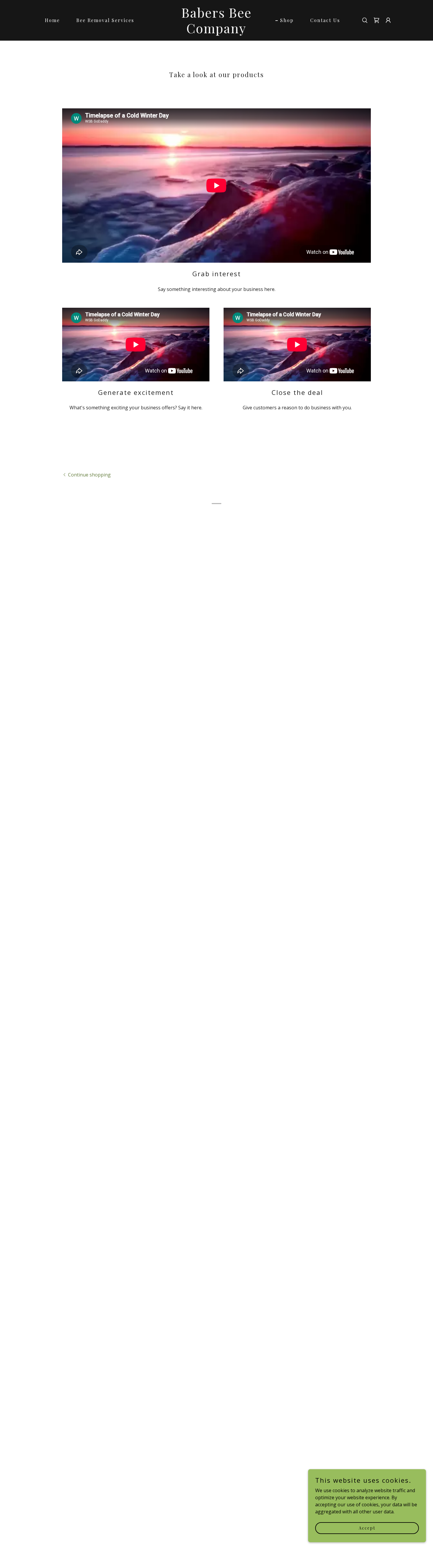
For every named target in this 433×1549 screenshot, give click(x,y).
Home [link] (52, 20)
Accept (367, 1528)
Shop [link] (287, 20)
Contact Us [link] (325, 20)
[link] (216, 31)
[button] (376, 20)
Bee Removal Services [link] (105, 20)
